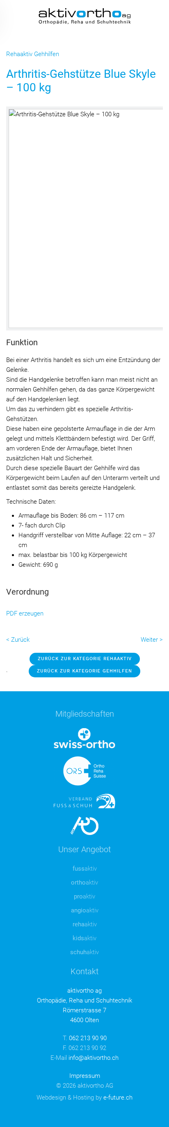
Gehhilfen (46, 54)
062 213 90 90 (88, 1038)
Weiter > (152, 639)
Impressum (84, 1075)
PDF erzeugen (24, 613)
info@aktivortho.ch (94, 1057)
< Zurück (18, 639)
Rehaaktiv (19, 54)
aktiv (85, 868)
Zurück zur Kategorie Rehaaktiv (85, 658)
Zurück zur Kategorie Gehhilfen (84, 671)
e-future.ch (117, 1097)
